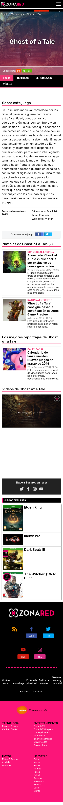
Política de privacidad (31, 682)
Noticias (23, 77)
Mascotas (39, 781)
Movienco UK (40, 741)
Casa (36, 787)
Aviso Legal (19, 683)
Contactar (38, 691)
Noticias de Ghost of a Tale (27, 244)
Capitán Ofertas (10, 729)
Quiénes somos (6, 682)
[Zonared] (12, 4)
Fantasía (44, 215)
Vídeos (7, 84)
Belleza (37, 765)
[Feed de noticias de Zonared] (15, 632)
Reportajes (43, 77)
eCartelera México (43, 738)
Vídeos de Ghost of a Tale (23, 389)
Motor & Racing (10, 759)
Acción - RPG (49, 211)
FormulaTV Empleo (43, 729)
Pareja (37, 771)
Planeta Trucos (10, 726)
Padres (37, 768)
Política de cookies (44, 682)
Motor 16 (6, 765)
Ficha (6, 77)
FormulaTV (39, 726)
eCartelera (39, 735)
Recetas (38, 778)
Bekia (36, 759)
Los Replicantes (42, 732)
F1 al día (6, 762)
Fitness (37, 784)
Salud (37, 774)
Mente (37, 790)
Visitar (49, 218)
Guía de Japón (41, 745)
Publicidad (25, 691)
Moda (37, 762)
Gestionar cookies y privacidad (57, 680)
